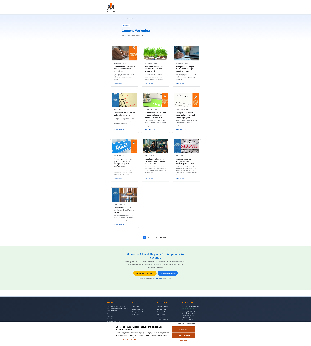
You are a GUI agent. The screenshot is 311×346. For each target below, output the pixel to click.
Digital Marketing (161, 309)
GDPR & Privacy (161, 314)
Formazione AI (136, 314)
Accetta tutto (183, 329)
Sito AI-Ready (135, 306)
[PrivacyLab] (168, 340)
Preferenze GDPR (183, 340)
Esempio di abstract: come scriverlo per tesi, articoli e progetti (185, 115)
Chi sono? (109, 313)
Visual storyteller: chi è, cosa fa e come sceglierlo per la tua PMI (155, 161)
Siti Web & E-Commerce (163, 312)
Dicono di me (110, 319)
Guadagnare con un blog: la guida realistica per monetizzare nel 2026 (155, 115)
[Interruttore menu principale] (202, 7)
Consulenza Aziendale (163, 306)
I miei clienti (110, 316)
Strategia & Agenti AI (137, 312)
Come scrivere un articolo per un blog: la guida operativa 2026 (124, 69)
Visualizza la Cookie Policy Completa (126, 339)
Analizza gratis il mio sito (144, 273)
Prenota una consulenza (167, 273)
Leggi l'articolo (118, 83)
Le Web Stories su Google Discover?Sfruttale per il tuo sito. (185, 161)
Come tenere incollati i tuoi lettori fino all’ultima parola (124, 210)
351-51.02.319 (191, 312)
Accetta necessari (184, 335)
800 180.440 (159, 278)
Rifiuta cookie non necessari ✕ (186, 323)
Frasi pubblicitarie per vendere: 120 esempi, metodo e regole (185, 69)
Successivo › (163, 237)
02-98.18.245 (194, 310)
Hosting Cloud (160, 317)
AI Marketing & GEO (137, 309)
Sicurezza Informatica (162, 319)
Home (123, 18)
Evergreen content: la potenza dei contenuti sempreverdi (154, 69)
